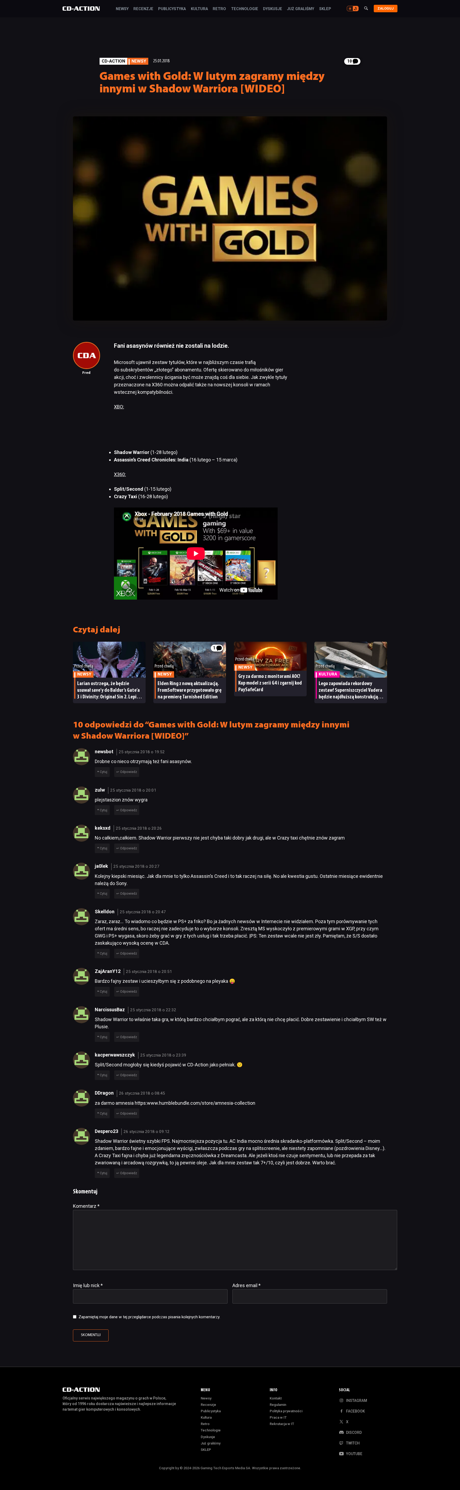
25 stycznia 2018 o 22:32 (153, 1010)
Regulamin (278, 1405)
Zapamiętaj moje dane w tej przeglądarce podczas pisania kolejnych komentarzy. (149, 1317)
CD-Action (113, 61)
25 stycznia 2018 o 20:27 (136, 866)
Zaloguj (385, 8)
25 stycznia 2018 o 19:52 (142, 752)
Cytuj (103, 772)
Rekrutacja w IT (282, 1424)
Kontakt (276, 1398)
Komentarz (86, 1206)
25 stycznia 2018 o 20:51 (149, 971)
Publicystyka (172, 9)
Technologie (244, 9)
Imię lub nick (88, 1285)
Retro (219, 9)
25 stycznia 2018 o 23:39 (163, 1055)
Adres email (246, 1285)
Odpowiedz (128, 772)
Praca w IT (278, 1417)
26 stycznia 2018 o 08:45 (142, 1093)
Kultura (199, 9)
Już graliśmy (300, 9)
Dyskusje (272, 9)
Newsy (122, 9)
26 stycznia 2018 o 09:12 (147, 1131)
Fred (86, 373)
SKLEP (325, 9)
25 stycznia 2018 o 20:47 (143, 912)
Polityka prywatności (286, 1411)
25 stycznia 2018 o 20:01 (133, 790)
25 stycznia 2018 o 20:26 (139, 828)
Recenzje (143, 9)
